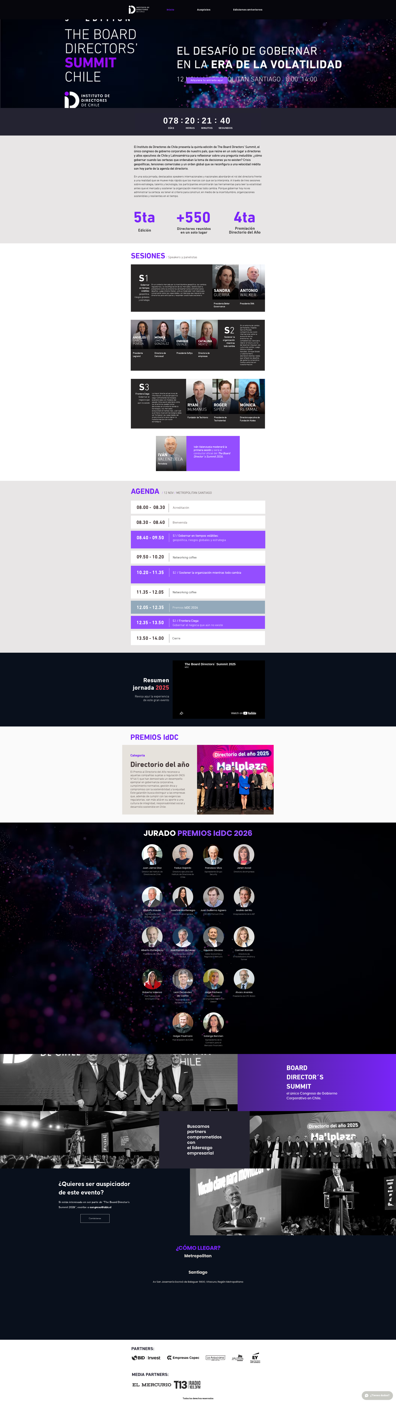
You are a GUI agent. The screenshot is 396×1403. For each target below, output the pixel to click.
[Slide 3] (201, 811)
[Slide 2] (197, 810)
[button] (248, 9)
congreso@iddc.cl (101, 1207)
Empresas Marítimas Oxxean (215, 1000)
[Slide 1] (195, 810)
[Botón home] (139, 9)
